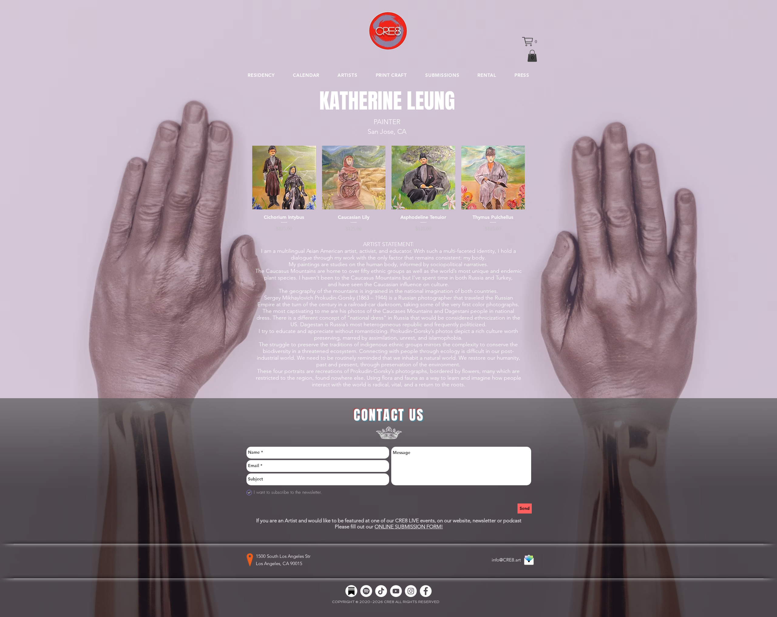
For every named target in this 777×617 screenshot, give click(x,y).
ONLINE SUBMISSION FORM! (409, 527)
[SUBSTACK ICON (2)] (351, 591)
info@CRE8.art (506, 560)
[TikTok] (381, 591)
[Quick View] (284, 177)
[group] (388, 188)
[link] (532, 56)
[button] (529, 41)
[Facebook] (426, 591)
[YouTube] (396, 591)
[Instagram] (411, 591)
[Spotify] (366, 591)
